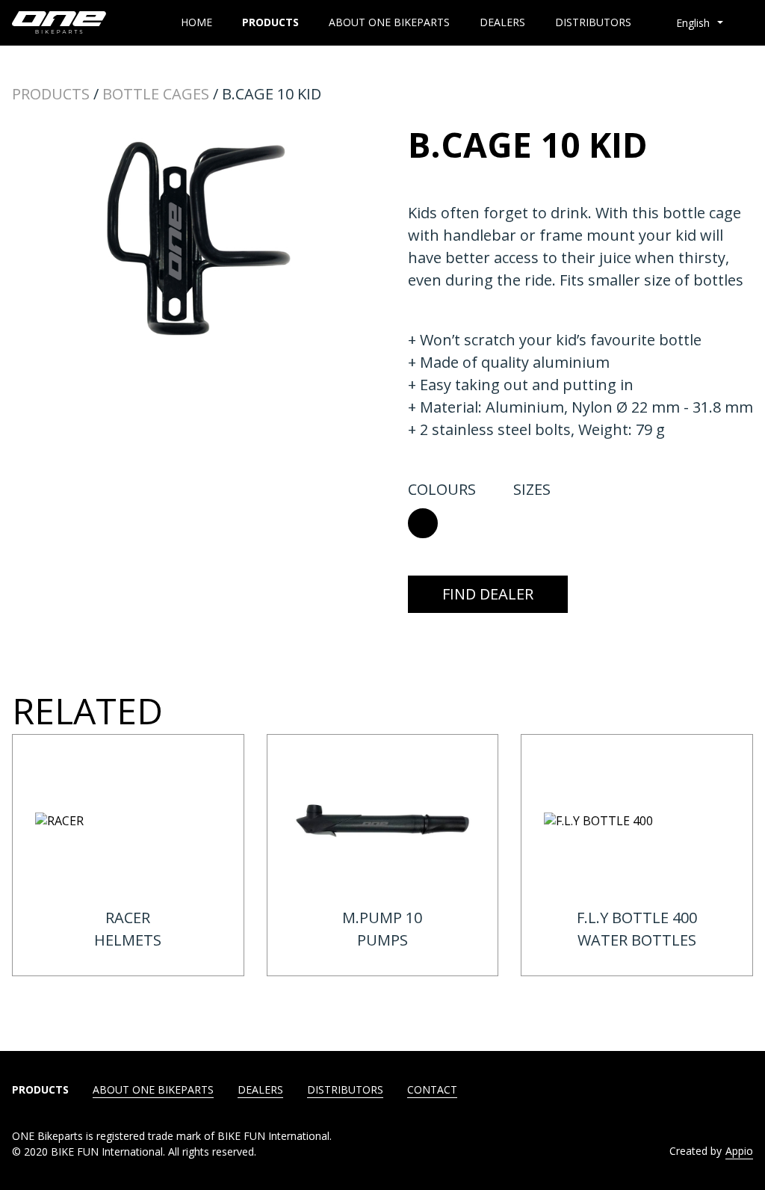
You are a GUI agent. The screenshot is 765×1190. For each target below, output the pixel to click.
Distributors (593, 22)
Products (270, 22)
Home (196, 22)
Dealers (502, 22)
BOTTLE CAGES (155, 94)
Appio (739, 1151)
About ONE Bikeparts (389, 22)
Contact (432, 1089)
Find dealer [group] (487, 594)
